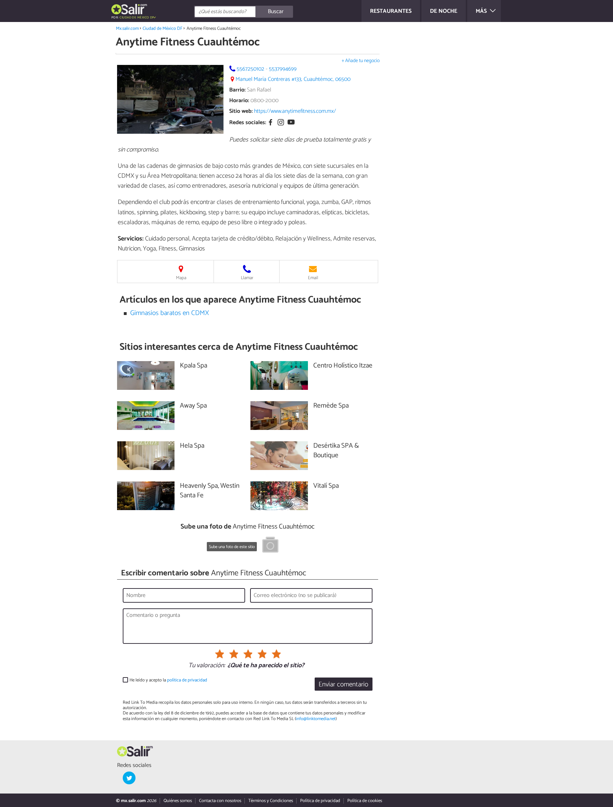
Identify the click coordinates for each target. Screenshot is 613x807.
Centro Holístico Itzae (342, 366)
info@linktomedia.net (316, 719)
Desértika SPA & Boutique (336, 450)
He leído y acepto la (168, 680)
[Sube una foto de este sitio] (270, 546)
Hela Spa (192, 446)
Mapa (181, 278)
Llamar (247, 278)
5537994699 (283, 69)
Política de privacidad (320, 800)
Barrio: (237, 90)
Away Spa (193, 406)
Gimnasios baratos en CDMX (169, 313)
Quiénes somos (178, 800)
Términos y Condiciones (270, 800)
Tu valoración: (206, 666)
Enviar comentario (343, 684)
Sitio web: (241, 111)
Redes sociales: (247, 122)
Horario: (239, 100)
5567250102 (250, 69)
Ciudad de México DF (162, 28)
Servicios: (131, 238)
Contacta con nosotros (220, 800)
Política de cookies (364, 800)
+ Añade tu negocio (361, 61)
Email (313, 278)
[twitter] (129, 778)
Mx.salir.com (127, 28)
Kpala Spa (193, 366)
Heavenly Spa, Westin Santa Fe (209, 491)
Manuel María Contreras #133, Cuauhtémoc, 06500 (293, 79)
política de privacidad (187, 680)
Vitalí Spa (326, 486)
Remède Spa (331, 406)
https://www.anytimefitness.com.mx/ (295, 111)
